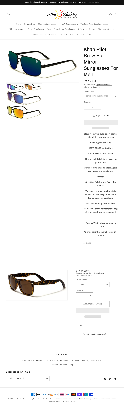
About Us (54, 360)
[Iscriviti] (47, 378)
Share (88, 243)
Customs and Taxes (59, 365)
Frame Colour (89, 91)
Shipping (75, 360)
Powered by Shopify (45, 399)
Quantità (87, 102)
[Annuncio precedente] (7, 2)
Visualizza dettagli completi (95, 334)
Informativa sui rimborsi (62, 399)
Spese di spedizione (104, 85)
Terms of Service (27, 360)
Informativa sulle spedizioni (59, 401)
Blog (71, 365)
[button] (101, 122)
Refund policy (42, 360)
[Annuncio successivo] (117, 2)
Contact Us (65, 360)
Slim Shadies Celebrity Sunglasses (25, 399)
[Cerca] (8, 13)
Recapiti (74, 401)
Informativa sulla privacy (82, 399)
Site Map (85, 360)
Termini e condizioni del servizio (105, 399)
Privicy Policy (96, 360)
